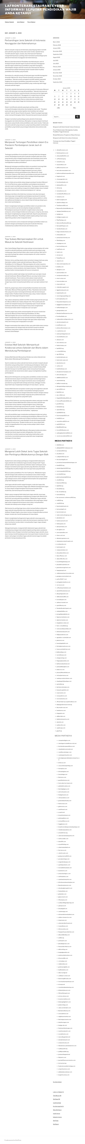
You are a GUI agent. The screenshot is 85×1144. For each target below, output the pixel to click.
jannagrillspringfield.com (63, 614)
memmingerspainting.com (64, 296)
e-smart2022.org (61, 351)
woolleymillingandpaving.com (66, 902)
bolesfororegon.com (63, 1022)
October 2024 (57, 79)
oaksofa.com (60, 722)
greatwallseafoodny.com (64, 800)
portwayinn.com (62, 940)
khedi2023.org (60, 465)
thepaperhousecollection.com (66, 932)
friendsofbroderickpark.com (64, 608)
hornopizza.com (62, 768)
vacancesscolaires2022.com (64, 436)
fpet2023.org (60, 348)
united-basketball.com (64, 847)
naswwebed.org (61, 380)
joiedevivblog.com (63, 1005)
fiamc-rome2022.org (62, 625)
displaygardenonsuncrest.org (64, 704)
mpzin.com (59, 252)
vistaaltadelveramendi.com (65, 749)
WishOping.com (61, 240)
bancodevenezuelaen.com (64, 170)
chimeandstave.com (63, 797)
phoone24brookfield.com (63, 672)
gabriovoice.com (62, 806)
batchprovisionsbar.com (63, 687)
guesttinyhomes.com (63, 780)
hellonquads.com (61, 523)
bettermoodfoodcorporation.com (65, 173)
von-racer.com (60, 585)
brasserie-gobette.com (63, 690)
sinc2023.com (60, 453)
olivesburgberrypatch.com (65, 888)
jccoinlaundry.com (61, 544)
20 (55, 102)
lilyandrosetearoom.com (64, 885)
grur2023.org (60, 403)
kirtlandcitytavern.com (64, 990)
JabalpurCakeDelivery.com (64, 211)
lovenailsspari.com (61, 599)
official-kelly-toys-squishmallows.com (67, 701)
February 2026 (57, 45)
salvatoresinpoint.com (62, 322)
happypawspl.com (61, 570)
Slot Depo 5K (56, 1099)
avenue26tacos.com (63, 821)
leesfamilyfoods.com (62, 357)
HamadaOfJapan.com (62, 226)
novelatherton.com (63, 1034)
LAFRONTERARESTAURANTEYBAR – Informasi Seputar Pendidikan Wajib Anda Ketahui (40, 9)
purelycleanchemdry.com (63, 237)
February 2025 (57, 66)
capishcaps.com (61, 728)
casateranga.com (63, 911)
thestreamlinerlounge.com (65, 1028)
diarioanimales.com (62, 526)
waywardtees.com (61, 164)
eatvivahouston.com (63, 792)
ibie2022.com (60, 392)
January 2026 (56, 48)
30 (67, 104)
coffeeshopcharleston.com (64, 588)
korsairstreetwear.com (64, 815)
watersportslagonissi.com (63, 333)
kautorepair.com (61, 547)
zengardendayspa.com (64, 862)
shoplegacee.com (61, 243)
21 (58, 102)
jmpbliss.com (60, 266)
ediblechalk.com (61, 716)
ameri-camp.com (61, 278)
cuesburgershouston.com (65, 755)
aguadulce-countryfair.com (64, 637)
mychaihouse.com (61, 655)
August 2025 (56, 57)
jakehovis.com (60, 640)
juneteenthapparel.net (64, 1054)
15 (62, 99)
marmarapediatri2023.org (63, 471)
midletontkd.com (62, 964)
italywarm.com (62, 1057)
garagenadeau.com (62, 310)
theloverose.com (62, 803)
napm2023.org (60, 409)
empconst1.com (61, 284)
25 (75, 102)
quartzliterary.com (61, 605)
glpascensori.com (63, 897)
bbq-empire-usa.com (62, 707)
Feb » (74, 107)
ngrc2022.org (60, 354)
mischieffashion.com (62, 336)
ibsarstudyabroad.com (62, 506)
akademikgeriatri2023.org (63, 468)
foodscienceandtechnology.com (66, 1066)
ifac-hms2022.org (61, 491)
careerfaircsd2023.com (63, 421)
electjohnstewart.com (64, 1039)
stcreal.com (60, 255)
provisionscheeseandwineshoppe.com (67, 462)
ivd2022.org (60, 500)
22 (62, 102)
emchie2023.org (61, 474)
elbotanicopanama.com (63, 538)
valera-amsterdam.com (64, 1007)
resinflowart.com (62, 809)
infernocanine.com (63, 929)
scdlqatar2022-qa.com (63, 456)
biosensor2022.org (61, 483)
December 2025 (57, 51)
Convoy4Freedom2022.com (64, 401)
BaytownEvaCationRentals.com (65, 208)
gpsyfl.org (59, 731)
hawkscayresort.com (62, 520)
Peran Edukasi (31, 22)
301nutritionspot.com (64, 993)
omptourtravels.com (63, 1042)
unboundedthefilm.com (63, 156)
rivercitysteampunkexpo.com (66, 981)
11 (74, 96)
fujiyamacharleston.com (63, 617)
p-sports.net (61, 812)
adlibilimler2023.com (62, 377)
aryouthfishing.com (63, 844)
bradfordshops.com (62, 369)
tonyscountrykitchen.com (63, 649)
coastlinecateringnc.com (64, 752)
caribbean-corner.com (64, 975)
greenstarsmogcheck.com (64, 567)
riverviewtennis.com (62, 698)
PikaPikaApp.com (61, 220)
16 (66, 99)
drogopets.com (61, 713)
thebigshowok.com (63, 794)
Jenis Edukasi (20, 22)
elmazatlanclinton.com (63, 553)
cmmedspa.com (62, 961)
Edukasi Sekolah (9, 22)
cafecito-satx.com (63, 853)
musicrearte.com (61, 693)
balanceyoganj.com (62, 199)
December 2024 (57, 72)
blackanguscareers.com (64, 1019)
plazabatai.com (61, 518)
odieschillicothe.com (62, 558)
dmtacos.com (62, 762)
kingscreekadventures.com (64, 231)
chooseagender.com (62, 179)
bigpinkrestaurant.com (63, 290)
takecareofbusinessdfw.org (64, 223)
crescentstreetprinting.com (65, 765)
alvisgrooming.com (62, 658)
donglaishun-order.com (63, 623)
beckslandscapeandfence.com (66, 746)
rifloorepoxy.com (62, 900)
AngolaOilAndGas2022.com (64, 398)
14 (59, 99)
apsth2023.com (61, 424)
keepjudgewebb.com (63, 952)
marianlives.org (61, 161)
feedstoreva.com (61, 710)
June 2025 (56, 63)
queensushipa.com (62, 272)
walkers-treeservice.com (65, 917)
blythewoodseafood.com (63, 663)
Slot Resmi (56, 1124)
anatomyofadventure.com (65, 955)
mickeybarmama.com (62, 675)
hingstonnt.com (61, 176)
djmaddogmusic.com (63, 943)
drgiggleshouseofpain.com (64, 304)
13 (54, 99)
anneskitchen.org (62, 832)
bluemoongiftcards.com (64, 978)
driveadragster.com (63, 771)
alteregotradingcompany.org (64, 386)
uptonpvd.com (62, 905)
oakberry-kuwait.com (62, 602)
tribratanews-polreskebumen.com (67, 1045)
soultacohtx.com (61, 725)
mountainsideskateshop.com (66, 987)
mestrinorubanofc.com (64, 1031)
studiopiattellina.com (62, 611)
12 (78, 96)
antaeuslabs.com (61, 234)
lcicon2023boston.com (63, 430)
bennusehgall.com (61, 509)
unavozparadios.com (62, 532)
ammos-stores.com (63, 996)
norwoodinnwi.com (63, 1013)
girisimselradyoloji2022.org (64, 477)
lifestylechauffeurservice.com (64, 313)
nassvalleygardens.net (64, 1037)
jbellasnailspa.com (61, 652)
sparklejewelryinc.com (64, 864)
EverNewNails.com (62, 316)
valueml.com (60, 261)
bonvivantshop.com (62, 246)
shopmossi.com (62, 920)
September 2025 (57, 54)
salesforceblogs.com (62, 202)
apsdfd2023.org (61, 412)
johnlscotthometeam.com (63, 328)
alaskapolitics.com (61, 185)
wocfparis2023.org (62, 450)
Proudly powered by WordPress (12, 1140)
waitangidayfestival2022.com (64, 433)
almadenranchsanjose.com (64, 371)
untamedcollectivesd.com (65, 923)
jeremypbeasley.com (62, 298)
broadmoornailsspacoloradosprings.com (69, 827)
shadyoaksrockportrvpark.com (65, 541)
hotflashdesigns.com (62, 307)
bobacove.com (60, 669)
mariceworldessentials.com (64, 628)
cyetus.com (60, 366)
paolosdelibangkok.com (63, 666)
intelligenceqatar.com (62, 217)
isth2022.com (60, 445)
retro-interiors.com (61, 342)
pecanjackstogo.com (63, 859)
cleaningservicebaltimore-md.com (67, 743)
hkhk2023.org (60, 406)
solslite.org (61, 937)
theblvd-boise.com (61, 345)
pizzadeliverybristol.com (63, 564)
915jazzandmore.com (62, 634)
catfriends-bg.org (61, 158)
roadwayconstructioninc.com (64, 678)
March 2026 (56, 42)
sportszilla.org (60, 684)
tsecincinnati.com (61, 512)
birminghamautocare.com (63, 646)
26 (78, 102)
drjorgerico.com (61, 269)
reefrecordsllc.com (63, 838)
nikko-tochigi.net (62, 972)
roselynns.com (60, 196)
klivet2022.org (60, 488)
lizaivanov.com (62, 777)
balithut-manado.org (62, 383)
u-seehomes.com (61, 331)
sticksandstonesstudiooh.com (66, 914)
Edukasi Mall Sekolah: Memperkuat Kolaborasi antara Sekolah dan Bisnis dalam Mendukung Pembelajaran (26, 347)
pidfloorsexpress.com (62, 167)
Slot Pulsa (55, 1120)
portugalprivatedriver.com (63, 582)
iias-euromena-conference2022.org (66, 497)
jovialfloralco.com (61, 325)
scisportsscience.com (64, 1069)
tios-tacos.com (62, 850)
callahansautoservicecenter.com (65, 573)
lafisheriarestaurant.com (63, 631)
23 (67, 102)
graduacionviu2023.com (64, 856)
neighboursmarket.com (64, 1016)
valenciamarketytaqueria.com (66, 835)
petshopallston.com (63, 818)
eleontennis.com (61, 363)
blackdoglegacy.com (63, 789)
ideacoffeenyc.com (62, 555)
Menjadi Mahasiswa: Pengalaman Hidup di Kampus (66, 135)
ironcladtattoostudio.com (65, 867)
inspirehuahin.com (61, 293)
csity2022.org (60, 503)
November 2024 (57, 76)
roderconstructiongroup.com (64, 515)
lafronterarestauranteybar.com (66, 882)
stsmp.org (59, 188)
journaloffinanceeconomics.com (67, 1060)
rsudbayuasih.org (62, 1048)
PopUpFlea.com (61, 258)
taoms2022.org (61, 494)
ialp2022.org (60, 485)
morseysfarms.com (62, 696)
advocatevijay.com (62, 374)
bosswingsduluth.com (62, 643)
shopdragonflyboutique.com (64, 681)
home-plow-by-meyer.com (65, 783)
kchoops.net (61, 984)
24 (71, 102)
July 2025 (55, 60)
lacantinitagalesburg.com (63, 561)
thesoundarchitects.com (64, 946)
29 (63, 104)
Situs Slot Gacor (57, 1110)
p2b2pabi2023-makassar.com (65, 448)
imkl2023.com (60, 418)
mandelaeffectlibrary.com (63, 193)
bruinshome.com (62, 870)
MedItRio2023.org (61, 427)
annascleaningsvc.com (64, 873)
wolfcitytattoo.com (63, 876)
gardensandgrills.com (64, 967)
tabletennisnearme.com (63, 719)
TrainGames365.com (62, 205)
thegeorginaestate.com (63, 660)
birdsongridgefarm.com (64, 1002)
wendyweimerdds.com (63, 275)
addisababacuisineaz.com (65, 1072)
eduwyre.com (60, 339)
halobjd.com (60, 214)
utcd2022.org (60, 480)
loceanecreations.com (64, 999)
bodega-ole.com (62, 1025)
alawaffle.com (62, 841)
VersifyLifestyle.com (62, 228)
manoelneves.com (61, 191)
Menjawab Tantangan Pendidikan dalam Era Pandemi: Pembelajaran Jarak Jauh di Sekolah (26, 145)
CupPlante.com (61, 249)
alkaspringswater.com (62, 593)
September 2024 (57, 82)
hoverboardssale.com (62, 182)
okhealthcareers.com (62, 150)
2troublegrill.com (62, 908)
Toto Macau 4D (57, 1095)
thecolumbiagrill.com (62, 459)
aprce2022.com (61, 389)
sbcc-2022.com (61, 395)
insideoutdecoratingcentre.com (65, 319)
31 (71, 104)
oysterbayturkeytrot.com (64, 879)
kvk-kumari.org (62, 1063)
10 (71, 96)
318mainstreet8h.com (62, 596)
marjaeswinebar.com (62, 550)
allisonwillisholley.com (64, 934)
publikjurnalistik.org (63, 1051)
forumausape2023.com (63, 415)
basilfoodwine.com (63, 969)
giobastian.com (62, 894)
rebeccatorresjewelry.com (63, 264)
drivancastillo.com (63, 958)
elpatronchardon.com (62, 620)
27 (54, 104)
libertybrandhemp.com (64, 1010)
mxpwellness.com (63, 926)
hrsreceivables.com (62, 281)
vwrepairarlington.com (64, 740)
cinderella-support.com (63, 287)
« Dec (58, 107)
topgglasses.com (62, 824)
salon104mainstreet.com (63, 590)
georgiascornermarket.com (64, 576)
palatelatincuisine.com (64, 786)
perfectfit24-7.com (62, 579)
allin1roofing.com (62, 949)
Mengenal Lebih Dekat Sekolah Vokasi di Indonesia (66, 127)
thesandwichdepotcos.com (64, 301)
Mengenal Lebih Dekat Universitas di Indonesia (65, 138)
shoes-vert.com (61, 535)
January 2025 (56, 69)
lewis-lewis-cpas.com (62, 360)
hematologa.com (62, 774)
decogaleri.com (61, 529)
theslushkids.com (63, 891)
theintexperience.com (62, 153)
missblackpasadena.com (65, 829)
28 (59, 104)
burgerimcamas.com (63, 1075)
